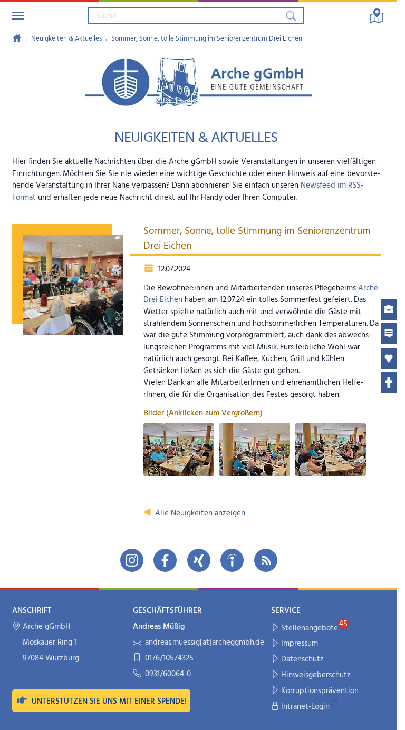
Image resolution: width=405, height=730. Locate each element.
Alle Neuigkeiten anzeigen (200, 513)
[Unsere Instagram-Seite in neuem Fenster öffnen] (131, 560)
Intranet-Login (305, 706)
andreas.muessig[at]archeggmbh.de (204, 643)
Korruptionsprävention (320, 691)
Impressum (299, 643)
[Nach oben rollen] (382, 715)
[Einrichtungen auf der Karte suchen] (376, 15)
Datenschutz (302, 659)
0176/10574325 (169, 659)
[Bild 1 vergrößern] (178, 449)
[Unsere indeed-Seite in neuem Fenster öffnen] (232, 560)
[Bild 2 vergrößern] (254, 449)
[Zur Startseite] (17, 38)
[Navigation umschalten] (18, 16)
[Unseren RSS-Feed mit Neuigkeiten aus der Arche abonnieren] (265, 560)
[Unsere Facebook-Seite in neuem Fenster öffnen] (165, 560)
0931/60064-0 (168, 674)
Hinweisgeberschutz (316, 675)
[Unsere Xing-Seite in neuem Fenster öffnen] (198, 560)
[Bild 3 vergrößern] (330, 449)
